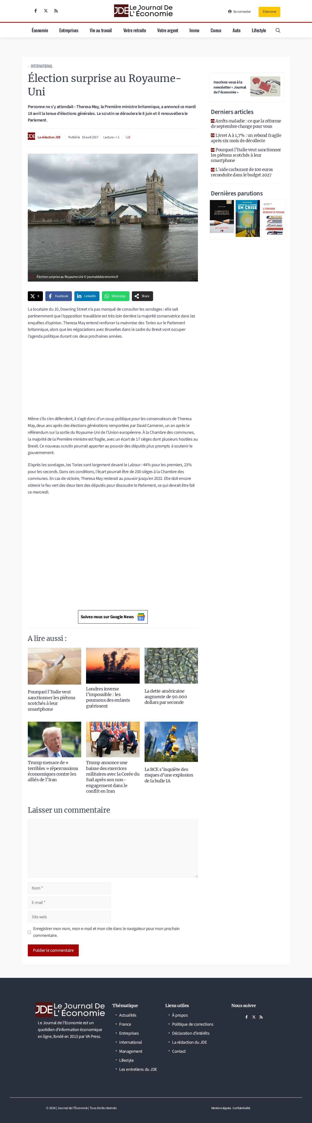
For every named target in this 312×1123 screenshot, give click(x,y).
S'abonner (269, 11)
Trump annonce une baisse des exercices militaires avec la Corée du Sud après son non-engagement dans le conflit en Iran (112, 777)
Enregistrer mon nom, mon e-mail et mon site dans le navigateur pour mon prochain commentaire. (106, 932)
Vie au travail (101, 30)
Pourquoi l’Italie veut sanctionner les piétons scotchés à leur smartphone (51, 700)
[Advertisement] (113, 379)
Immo (194, 30)
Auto (236, 30)
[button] (278, 30)
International (42, 66)
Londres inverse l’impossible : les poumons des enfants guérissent (108, 697)
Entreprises (68, 30)
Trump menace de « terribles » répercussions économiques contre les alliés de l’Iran (53, 771)
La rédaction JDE (49, 137)
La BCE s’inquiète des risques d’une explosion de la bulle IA (169, 775)
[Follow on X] (46, 11)
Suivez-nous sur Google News (107, 617)
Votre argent (167, 30)
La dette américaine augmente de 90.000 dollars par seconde (166, 696)
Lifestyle (259, 30)
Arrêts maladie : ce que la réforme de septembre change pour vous (246, 123)
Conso (216, 30)
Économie (40, 30)
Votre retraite (134, 30)
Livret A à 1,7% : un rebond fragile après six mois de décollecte (246, 138)
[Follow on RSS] (56, 11)
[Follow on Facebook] (35, 11)
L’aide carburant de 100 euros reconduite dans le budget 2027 (242, 172)
